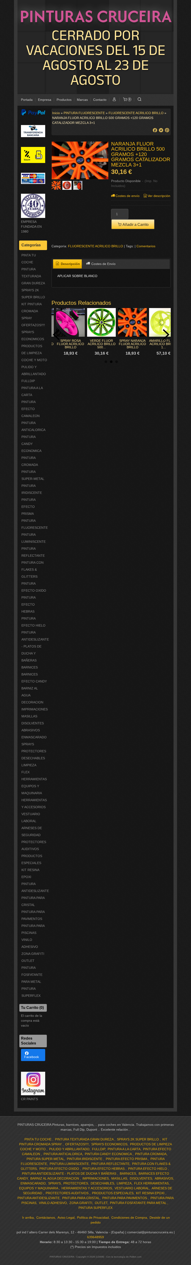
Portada (27, 100)
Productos (64, 100)
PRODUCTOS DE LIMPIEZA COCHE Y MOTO (34, 353)
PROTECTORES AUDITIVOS (33, 845)
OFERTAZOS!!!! (33, 325)
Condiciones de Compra (129, 1217)
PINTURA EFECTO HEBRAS (28, 604)
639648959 (95, 1237)
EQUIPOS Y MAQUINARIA (31, 789)
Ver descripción (159, 196)
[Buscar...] (139, 100)
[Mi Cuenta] (114, 100)
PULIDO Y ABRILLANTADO (33, 370)
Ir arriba (28, 1217)
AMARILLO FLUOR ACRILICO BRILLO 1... (163, 344)
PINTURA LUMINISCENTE (33, 538)
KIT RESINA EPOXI (30, 873)
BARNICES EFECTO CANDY (34, 677)
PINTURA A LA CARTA (32, 391)
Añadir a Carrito (135, 224)
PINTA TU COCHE (28, 258)
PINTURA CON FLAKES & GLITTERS (32, 569)
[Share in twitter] (161, 130)
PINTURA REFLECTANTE (33, 552)
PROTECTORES (33, 751)
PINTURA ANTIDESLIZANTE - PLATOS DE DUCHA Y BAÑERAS (34, 646)
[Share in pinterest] (167, 130)
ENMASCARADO (34, 737)
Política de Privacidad (93, 1217)
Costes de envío (128, 196)
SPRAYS (27, 744)
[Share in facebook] (155, 130)
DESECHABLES (33, 758)
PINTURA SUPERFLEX (31, 992)
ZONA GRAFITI (32, 954)
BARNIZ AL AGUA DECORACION (32, 695)
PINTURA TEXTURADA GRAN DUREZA (33, 276)
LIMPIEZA (28, 765)
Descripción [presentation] (70, 264)
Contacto (99, 100)
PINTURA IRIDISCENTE (31, 489)
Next (166, 334)
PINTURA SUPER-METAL (32, 475)
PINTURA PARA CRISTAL (32, 901)
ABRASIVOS (30, 730)
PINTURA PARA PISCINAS (32, 929)
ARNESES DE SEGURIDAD (31, 831)
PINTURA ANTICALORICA (33, 426)
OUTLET (27, 961)
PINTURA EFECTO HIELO (33, 622)
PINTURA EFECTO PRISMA (28, 506)
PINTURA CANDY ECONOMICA (31, 444)
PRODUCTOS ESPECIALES (31, 859)
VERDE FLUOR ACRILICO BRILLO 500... (102, 344)
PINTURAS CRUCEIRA (96, 16)
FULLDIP (28, 381)
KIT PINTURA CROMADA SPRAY (31, 311)
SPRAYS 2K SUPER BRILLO (33, 293)
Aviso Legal (66, 1217)
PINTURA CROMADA (29, 461)
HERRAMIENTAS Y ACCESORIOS (34, 803)
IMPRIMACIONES (34, 709)
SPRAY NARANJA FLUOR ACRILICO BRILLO (132, 344)
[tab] (67, 264)
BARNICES (29, 667)
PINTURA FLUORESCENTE (34, 524)
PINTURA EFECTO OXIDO (33, 587)
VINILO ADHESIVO (29, 943)
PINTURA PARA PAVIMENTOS (32, 915)
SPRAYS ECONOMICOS (32, 335)
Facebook (31, 1057)
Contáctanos (45, 1217)
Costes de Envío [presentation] (103, 264)
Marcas (82, 100)
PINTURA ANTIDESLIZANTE (34, 887)
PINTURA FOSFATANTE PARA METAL (31, 975)
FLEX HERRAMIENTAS (34, 775)
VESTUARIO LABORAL (30, 817)
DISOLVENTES (32, 723)
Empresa (44, 100)
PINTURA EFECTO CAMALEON (30, 409)
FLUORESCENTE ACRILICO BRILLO (95, 246)
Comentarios (145, 246)
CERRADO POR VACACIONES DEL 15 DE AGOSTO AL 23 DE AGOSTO (95, 57)
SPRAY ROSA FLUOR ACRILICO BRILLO (70, 344)
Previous (56, 334)
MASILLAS (29, 716)
